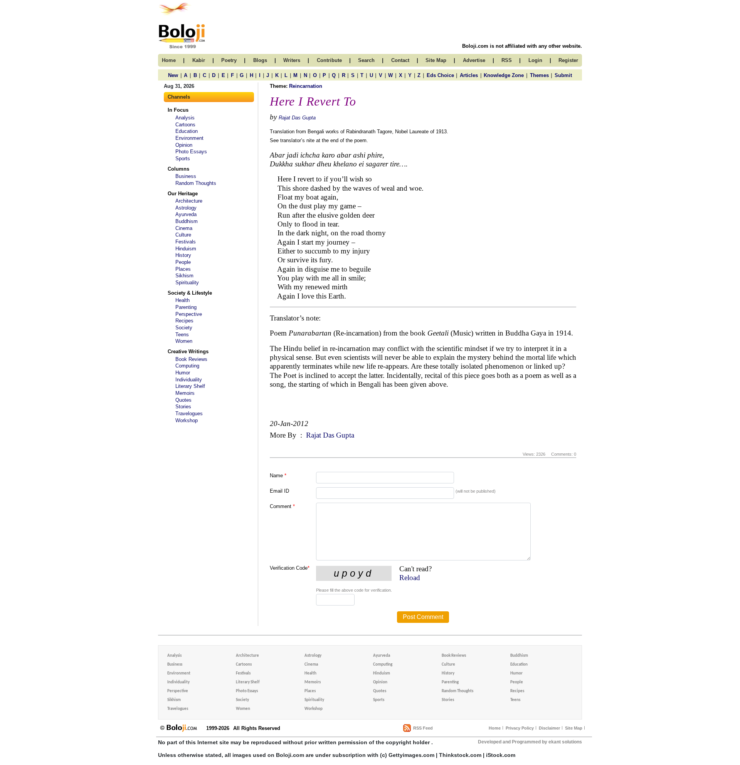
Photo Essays (191, 151)
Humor (182, 373)
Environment (189, 138)
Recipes (184, 321)
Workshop (186, 420)
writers (291, 60)
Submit (563, 75)
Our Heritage (183, 193)
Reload (409, 578)
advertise (474, 60)
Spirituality (187, 282)
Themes (539, 75)
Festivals (185, 242)
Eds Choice (440, 75)
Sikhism (184, 275)
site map (436, 60)
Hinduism (185, 249)
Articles (469, 75)
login (535, 60)
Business (185, 176)
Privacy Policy (520, 728)
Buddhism (186, 221)
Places (183, 269)
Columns (178, 169)
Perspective (188, 314)
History (183, 255)
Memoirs (185, 393)
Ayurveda (186, 214)
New (173, 75)
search (366, 60)
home (169, 60)
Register (568, 60)
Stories (183, 406)
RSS (506, 60)
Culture (183, 235)
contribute (329, 60)
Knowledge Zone (504, 75)
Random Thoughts (195, 183)
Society (183, 327)
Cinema (183, 228)
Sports (182, 158)
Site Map (573, 728)
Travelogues (189, 413)
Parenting (186, 307)
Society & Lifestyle (190, 293)
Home (495, 728)
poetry (229, 60)
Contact (400, 60)
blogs (260, 60)
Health (182, 300)
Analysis (185, 118)
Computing (187, 366)
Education (186, 131)
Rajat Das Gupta (297, 118)
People (183, 262)
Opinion (183, 145)
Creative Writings (188, 351)
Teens (182, 334)
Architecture (188, 201)
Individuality (188, 379)
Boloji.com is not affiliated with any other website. (522, 46)
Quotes (183, 400)
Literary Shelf (190, 386)
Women (183, 341)
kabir (198, 60)
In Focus (178, 110)
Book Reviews (191, 359)
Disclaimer (549, 728)
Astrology (186, 208)
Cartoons (185, 125)
